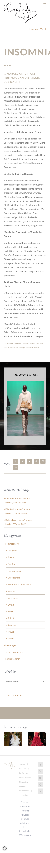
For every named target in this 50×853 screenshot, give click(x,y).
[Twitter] (40, 771)
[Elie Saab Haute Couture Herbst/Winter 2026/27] (37, 739)
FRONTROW (12, 543)
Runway (12, 625)
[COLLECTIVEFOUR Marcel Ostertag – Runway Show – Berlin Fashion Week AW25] (25, 382)
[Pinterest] (43, 461)
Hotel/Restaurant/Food (19, 584)
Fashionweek (14, 570)
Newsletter (23, 782)
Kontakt (25, 795)
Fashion (12, 564)
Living (11, 604)
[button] (8, 409)
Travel (11, 631)
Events (11, 557)
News (10, 611)
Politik (11, 618)
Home (22, 764)
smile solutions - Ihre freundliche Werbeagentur (26, 827)
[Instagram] (40, 784)
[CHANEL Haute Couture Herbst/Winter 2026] (13, 739)
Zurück (34, 28)
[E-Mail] (16, 467)
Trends (11, 638)
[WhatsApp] (36, 461)
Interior (11, 591)
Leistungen (10, 645)
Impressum (23, 786)
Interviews (13, 598)
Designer (12, 550)
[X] (22, 461)
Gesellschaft (14, 577)
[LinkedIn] (29, 461)
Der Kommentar (16, 652)
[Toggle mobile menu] (44, 4)
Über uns (22, 768)
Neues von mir (12, 658)
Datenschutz (24, 791)
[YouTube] (40, 778)
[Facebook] (16, 461)
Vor (42, 28)
